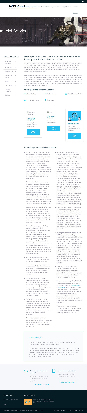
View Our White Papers (67, 382)
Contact (75, 13)
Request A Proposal (40, 384)
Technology (8, 85)
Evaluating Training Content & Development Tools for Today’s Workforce (43, 401)
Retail (6, 81)
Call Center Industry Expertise (26, 7)
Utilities (7, 95)
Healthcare (8, 67)
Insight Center (66, 7)
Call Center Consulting (59, 410)
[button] (33, 132)
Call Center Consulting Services (48, 7)
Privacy (81, 410)
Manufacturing (9, 71)
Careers (75, 7)
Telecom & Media (8, 76)
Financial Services (8, 63)
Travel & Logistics (8, 90)
